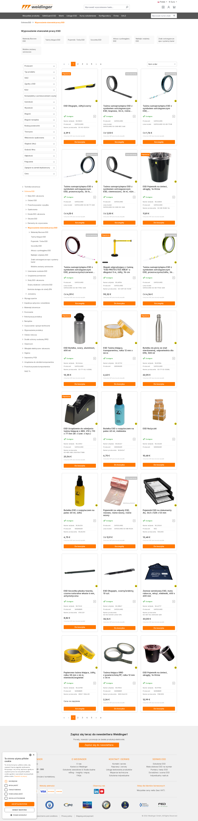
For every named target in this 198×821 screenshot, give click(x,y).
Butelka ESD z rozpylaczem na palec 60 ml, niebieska (118, 429)
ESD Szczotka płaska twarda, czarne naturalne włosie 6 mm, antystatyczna (79, 593)
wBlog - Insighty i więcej (79, 772)
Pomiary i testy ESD (159, 770)
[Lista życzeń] (163, 7)
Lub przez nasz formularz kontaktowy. (38, 777)
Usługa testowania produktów (119, 770)
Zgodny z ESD (30, 84)
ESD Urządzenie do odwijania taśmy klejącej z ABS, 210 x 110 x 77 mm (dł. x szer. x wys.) (79, 431)
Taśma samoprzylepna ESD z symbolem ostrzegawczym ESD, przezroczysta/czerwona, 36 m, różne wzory (79, 270)
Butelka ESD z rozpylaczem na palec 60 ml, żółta (79, 511)
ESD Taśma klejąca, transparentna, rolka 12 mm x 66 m (118, 350)
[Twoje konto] (168, 7)
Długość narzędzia (32, 120)
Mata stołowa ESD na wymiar (159, 767)
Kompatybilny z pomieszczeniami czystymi (40, 96)
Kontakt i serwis (119, 764)
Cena (27, 174)
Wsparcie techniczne (119, 772)
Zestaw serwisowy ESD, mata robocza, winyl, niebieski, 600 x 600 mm (159, 593)
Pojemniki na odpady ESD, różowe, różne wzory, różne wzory (117, 512)
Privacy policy (67, 816)
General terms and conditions (46, 816)
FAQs (79, 775)
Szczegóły (119, 142)
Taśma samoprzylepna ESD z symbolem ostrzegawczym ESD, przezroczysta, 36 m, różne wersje (78, 189)
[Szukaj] (127, 7)
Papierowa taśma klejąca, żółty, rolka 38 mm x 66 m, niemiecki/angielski (80, 675)
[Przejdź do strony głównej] (37, 7)
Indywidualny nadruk (159, 775)
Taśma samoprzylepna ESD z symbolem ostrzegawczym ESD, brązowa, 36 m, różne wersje (117, 108)
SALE (26, 78)
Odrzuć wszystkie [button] (19, 810)
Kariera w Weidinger (79, 767)
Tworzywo (29, 132)
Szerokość (29, 102)
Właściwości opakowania (34, 138)
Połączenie (29, 162)
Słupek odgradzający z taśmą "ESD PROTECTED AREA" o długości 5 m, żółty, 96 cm (118, 269)
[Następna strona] (96, 64)
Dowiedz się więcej (20, 776)
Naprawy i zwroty (119, 767)
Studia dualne (89, 770)
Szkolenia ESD (159, 764)
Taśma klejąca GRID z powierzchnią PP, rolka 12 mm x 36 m (119, 675)
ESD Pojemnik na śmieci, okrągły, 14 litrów (155, 187)
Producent (29, 66)
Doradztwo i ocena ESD (159, 772)
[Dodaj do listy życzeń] (94, 116)
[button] (19, 815)
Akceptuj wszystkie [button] (19, 804)
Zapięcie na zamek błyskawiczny (37, 168)
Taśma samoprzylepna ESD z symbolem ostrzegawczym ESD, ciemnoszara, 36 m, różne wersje (119, 189)
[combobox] (104, 7)
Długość (28, 114)
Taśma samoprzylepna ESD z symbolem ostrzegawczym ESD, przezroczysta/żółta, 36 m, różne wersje (157, 270)
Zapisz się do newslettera (99, 745)
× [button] (33, 755)
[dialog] (19, 785)
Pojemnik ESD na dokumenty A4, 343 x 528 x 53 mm (157, 511)
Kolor (26, 90)
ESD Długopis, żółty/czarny (77, 106)
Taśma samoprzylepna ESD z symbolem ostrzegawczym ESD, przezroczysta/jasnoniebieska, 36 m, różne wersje (158, 108)
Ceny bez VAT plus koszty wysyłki (74, 136)
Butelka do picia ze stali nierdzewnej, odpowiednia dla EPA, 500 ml (158, 350)
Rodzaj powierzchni (32, 126)
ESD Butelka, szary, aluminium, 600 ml (79, 349)
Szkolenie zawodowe (72, 770)
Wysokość (29, 108)
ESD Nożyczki (150, 428)
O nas (78, 764)
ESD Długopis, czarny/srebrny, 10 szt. (118, 592)
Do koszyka (80, 142)
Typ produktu (30, 72)
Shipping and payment (84, 816)
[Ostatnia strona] (100, 64)
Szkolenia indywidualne (119, 775)
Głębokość (29, 156)
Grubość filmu (30, 150)
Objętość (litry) (30, 144)
